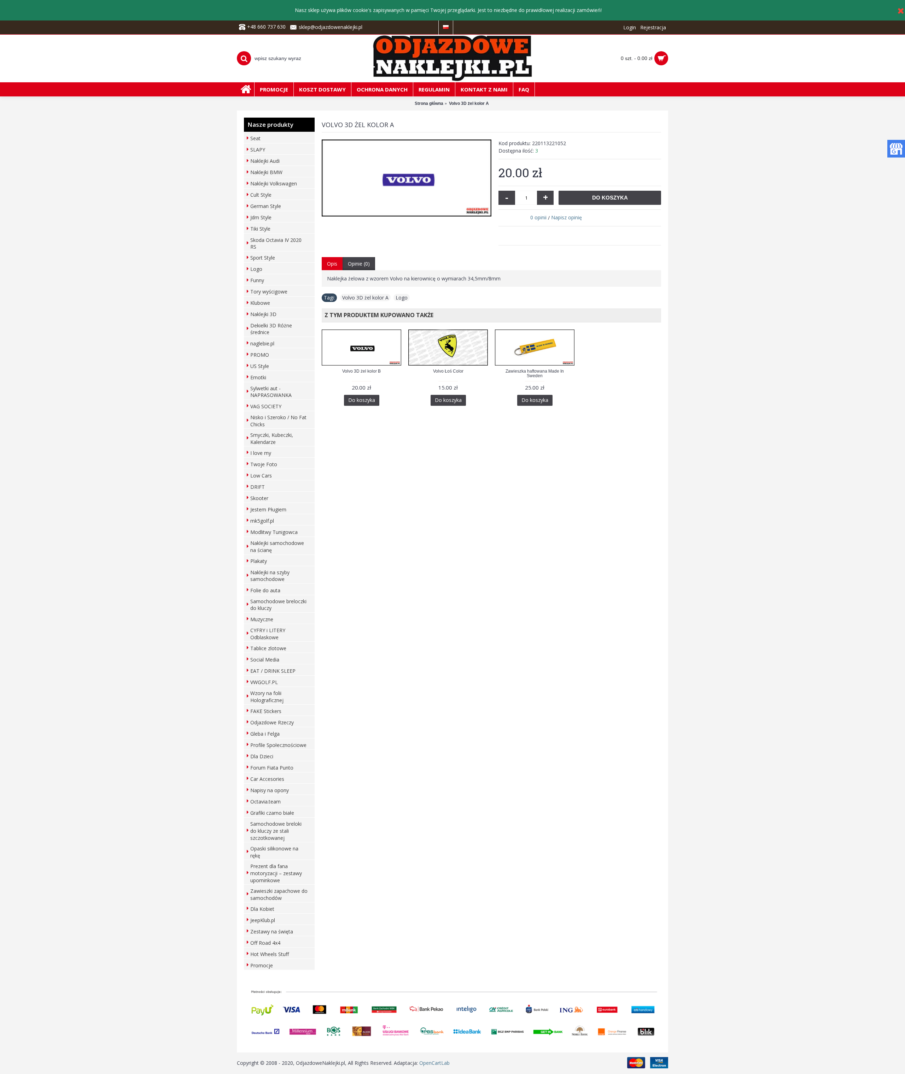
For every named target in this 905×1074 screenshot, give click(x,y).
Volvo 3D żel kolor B (361, 371)
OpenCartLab (434, 1063)
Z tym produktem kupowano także (377, 315)
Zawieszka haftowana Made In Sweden (535, 373)
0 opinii (538, 217)
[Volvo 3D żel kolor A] (406, 178)
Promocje (261, 965)
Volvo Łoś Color (448, 371)
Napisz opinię (566, 217)
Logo (402, 297)
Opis (332, 263)
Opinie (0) (359, 263)
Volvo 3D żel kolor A (365, 297)
